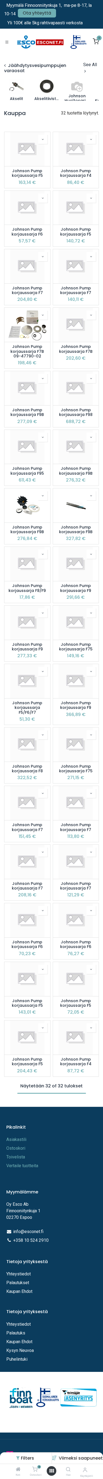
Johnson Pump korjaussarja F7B (76, 349)
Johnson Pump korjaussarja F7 (27, 290)
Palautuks (15, 1333)
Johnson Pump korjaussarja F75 (76, 647)
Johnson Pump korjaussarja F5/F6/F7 (27, 708)
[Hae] (68, 1469)
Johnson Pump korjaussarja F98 (76, 412)
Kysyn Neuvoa (20, 1350)
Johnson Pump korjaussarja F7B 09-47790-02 (27, 351)
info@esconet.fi (28, 1231)
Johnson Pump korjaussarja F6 (27, 232)
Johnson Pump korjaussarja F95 (27, 471)
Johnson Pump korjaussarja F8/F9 (27, 588)
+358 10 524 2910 (31, 1240)
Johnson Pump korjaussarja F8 (27, 769)
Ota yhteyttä (37, 13)
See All (90, 64)
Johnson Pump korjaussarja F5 (27, 173)
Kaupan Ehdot (19, 1291)
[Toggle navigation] (7, 41)
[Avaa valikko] (51, 1471)
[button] (81, 1458)
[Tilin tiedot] (85, 1470)
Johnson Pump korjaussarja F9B (27, 412)
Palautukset (17, 1282)
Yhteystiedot (19, 1273)
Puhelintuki (16, 1359)
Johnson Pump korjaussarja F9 (75, 588)
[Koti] (18, 1469)
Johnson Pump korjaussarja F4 (75, 173)
